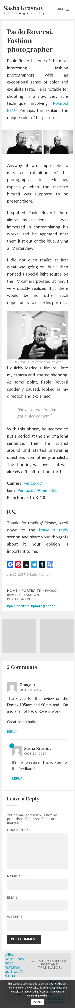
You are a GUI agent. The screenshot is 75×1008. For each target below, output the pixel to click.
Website (14, 916)
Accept (37, 1002)
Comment (18, 830)
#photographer (43, 606)
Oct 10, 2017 (30, 689)
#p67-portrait (18, 606)
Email (14, 897)
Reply (12, 731)
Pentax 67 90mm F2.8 (37, 490)
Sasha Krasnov (38, 749)
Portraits (31, 590)
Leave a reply (53, 530)
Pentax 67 (33, 483)
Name (13, 876)
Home (12, 590)
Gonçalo (27, 685)
